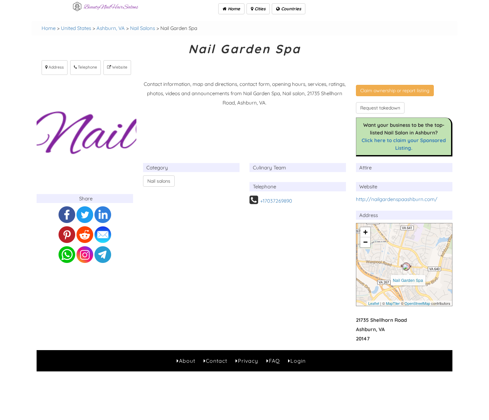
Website (119, 67)
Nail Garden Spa (408, 280)
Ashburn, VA (110, 28)
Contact (216, 360)
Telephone (87, 67)
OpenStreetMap (417, 303)
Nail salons (158, 181)
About (187, 360)
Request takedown (380, 108)
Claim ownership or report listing (394, 91)
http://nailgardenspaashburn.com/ (396, 199)
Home (233, 8)
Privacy (248, 360)
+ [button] (365, 232)
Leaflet (373, 303)
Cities (259, 8)
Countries (290, 8)
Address (56, 67)
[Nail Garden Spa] (406, 267)
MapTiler (393, 303)
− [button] (365, 242)
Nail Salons (142, 28)
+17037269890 (276, 201)
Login (298, 360)
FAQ (274, 360)
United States (76, 28)
